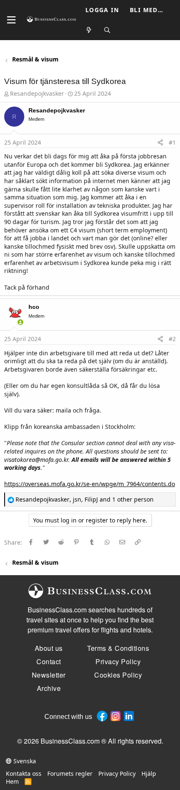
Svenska (24, 761)
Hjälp (148, 773)
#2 (172, 339)
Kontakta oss (23, 773)
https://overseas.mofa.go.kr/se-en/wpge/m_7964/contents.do (89, 484)
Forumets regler (70, 773)
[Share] (160, 142)
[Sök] (107, 30)
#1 (172, 142)
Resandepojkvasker (37, 93)
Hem (12, 781)
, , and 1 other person (84, 499)
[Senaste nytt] (89, 30)
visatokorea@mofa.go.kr (36, 460)
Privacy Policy (117, 773)
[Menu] (11, 20)
